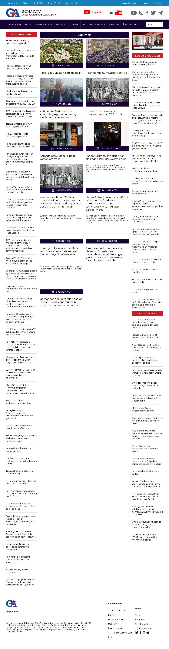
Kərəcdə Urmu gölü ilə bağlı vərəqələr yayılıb (58, 157)
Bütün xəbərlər (14, 24)
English (158, 3)
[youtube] (116, 13)
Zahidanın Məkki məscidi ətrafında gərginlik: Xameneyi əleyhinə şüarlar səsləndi (58, 114)
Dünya (28, 24)
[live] (92, 12)
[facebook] (147, 12)
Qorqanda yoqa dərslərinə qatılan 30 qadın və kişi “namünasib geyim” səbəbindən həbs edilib (61, 302)
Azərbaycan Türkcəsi (126, 3)
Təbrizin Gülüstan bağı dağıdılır (62, 72)
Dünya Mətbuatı (116, 619)
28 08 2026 (38, 3)
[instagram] (141, 12)
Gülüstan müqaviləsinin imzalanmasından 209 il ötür (104, 113)
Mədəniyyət (114, 24)
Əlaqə (25, 3)
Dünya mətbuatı (97, 24)
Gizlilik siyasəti (142, 624)
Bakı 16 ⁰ (54, 3)
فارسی (145, 3)
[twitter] (153, 12)
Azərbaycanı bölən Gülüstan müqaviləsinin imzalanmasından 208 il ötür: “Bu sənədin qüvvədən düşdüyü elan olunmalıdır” (61, 202)
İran (84, 24)
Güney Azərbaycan (43, 24)
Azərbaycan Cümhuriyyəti (67, 24)
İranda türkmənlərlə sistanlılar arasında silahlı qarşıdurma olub (106, 157)
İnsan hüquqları (130, 24)
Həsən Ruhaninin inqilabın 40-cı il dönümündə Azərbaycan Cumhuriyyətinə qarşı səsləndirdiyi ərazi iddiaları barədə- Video (107, 203)
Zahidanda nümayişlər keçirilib (107, 72)
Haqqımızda (12, 3)
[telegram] (160, 12)
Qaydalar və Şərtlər (144, 629)
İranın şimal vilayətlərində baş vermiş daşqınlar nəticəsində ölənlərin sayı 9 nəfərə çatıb (59, 251)
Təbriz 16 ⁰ (71, 3)
